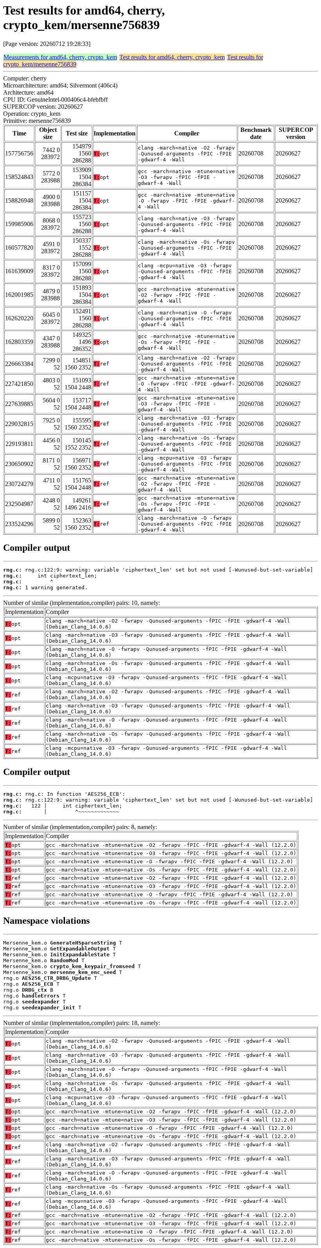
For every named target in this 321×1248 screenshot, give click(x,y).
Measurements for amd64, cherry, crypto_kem (60, 57)
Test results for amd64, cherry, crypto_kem (172, 57)
